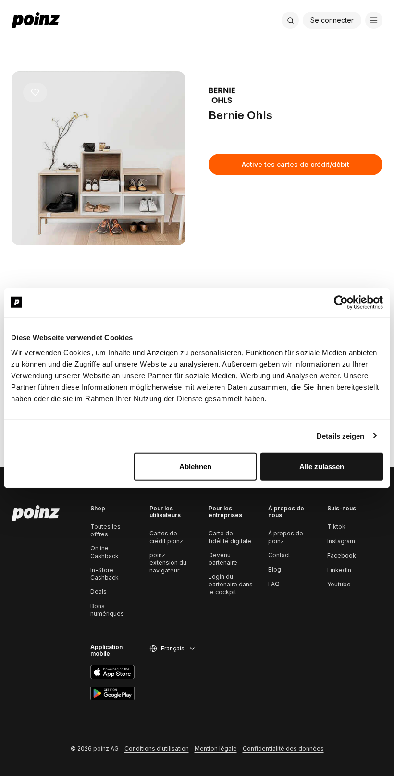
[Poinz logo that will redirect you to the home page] (36, 513)
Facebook (341, 555)
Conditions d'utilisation (156, 748)
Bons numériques (107, 609)
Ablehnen (195, 466)
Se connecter (332, 20)
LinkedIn (339, 569)
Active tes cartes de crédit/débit (295, 164)
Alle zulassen (321, 466)
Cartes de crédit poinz (166, 537)
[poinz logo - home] (36, 20)
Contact (279, 555)
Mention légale (216, 748)
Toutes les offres (105, 530)
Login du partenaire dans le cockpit (231, 584)
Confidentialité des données (283, 748)
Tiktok (336, 526)
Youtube (339, 584)
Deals (98, 591)
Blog (274, 569)
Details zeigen (340, 436)
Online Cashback (104, 552)
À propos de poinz (285, 537)
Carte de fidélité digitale (230, 537)
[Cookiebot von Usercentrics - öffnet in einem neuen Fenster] (341, 302)
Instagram (341, 541)
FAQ (274, 583)
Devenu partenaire (223, 558)
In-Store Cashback (104, 573)
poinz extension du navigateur (167, 562)
